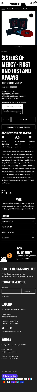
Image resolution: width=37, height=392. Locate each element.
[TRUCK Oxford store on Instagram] (3, 328)
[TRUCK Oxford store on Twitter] (11, 328)
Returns (5, 237)
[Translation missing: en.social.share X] (7, 193)
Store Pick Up (7, 221)
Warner (4, 52)
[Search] (31, 3)
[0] (34, 3)
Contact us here (23, 255)
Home (3, 9)
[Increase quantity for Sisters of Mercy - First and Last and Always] (8, 119)
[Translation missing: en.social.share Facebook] (3, 193)
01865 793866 (7, 314)
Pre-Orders (7, 226)
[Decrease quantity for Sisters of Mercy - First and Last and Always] (3, 119)
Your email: (5, 287)
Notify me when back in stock (18, 127)
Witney (6, 339)
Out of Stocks (8, 232)
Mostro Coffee (6, 331)
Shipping (5, 216)
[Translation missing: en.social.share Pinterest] (11, 193)
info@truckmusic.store (9, 316)
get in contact (27, 208)
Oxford (7, 304)
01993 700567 (7, 349)
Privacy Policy (5, 296)
